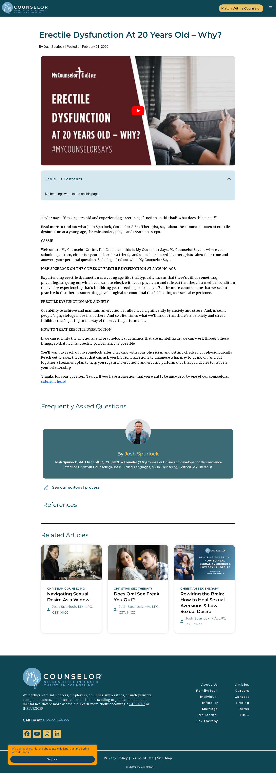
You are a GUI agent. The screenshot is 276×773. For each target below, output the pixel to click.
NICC (244, 715)
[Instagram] (47, 734)
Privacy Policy (116, 758)
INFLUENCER (33, 709)
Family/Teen (207, 691)
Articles (242, 684)
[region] (52, 755)
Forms (243, 709)
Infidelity (210, 703)
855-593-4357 (56, 720)
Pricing (242, 703)
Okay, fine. (52, 759)
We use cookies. (22, 748)
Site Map (164, 758)
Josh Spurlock (54, 46)
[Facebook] (27, 734)
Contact (242, 697)
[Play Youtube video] (138, 110)
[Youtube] (37, 734)
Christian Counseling (66, 588)
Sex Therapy (207, 721)
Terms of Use (142, 758)
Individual (209, 697)
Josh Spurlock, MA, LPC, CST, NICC (72, 609)
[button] (270, 7)
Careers (242, 691)
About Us (209, 684)
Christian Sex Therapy (133, 588)
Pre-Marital (208, 715)
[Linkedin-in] (57, 734)
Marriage (210, 709)
